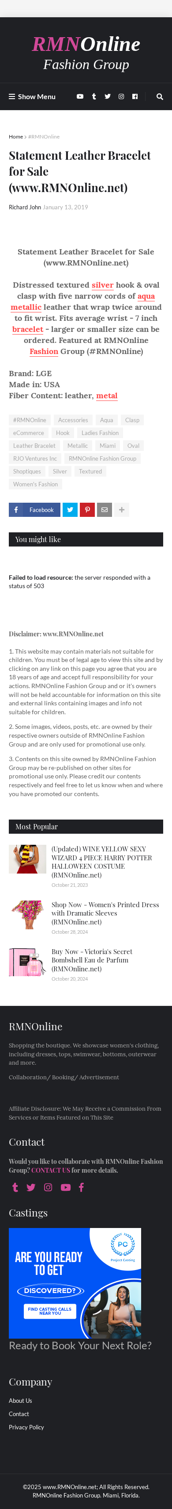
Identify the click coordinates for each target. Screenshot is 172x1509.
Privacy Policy (26, 1427)
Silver (60, 471)
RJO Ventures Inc (35, 458)
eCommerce (28, 432)
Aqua (106, 419)
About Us (20, 1400)
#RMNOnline (44, 136)
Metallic (77, 445)
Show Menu (37, 96)
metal (107, 395)
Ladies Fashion (100, 432)
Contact (19, 1413)
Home (16, 136)
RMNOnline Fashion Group (102, 458)
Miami (108, 445)
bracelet (27, 329)
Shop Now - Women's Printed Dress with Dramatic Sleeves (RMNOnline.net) (105, 913)
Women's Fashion (35, 484)
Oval (133, 445)
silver (103, 285)
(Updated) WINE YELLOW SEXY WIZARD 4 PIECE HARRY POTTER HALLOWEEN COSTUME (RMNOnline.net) (102, 861)
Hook (63, 432)
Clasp (132, 419)
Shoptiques (27, 471)
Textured (90, 471)
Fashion (44, 351)
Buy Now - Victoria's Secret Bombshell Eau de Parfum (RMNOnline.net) (92, 960)
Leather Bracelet (34, 445)
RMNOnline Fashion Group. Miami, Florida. (86, 1495)
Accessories (73, 419)
